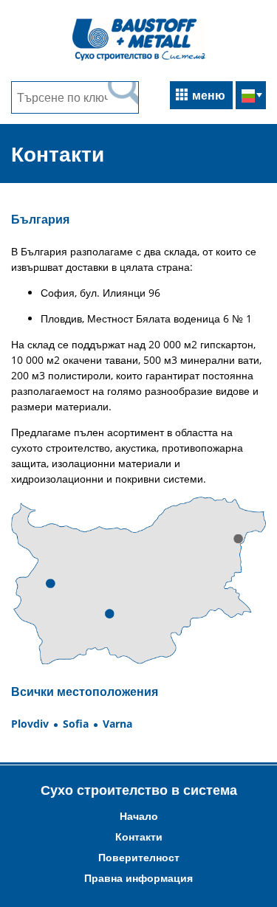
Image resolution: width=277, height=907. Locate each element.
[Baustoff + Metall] (138, 59)
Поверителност (138, 857)
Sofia (76, 724)
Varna (117, 724)
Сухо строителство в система (139, 790)
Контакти (139, 837)
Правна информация (138, 878)
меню (208, 95)
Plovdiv (30, 724)
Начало (139, 816)
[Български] (250, 96)
